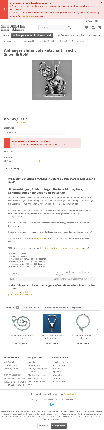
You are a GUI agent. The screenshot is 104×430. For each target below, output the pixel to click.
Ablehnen (43, 425)
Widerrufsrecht (35, 378)
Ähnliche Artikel (31, 307)
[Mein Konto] (93, 27)
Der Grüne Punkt (59, 381)
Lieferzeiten (33, 371)
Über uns (56, 368)
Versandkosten (70, 394)
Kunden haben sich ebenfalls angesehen (63, 307)
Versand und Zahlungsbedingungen (38, 367)
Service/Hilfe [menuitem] (94, 21)
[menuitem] (55, 27)
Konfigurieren (58, 425)
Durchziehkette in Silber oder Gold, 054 (83, 336)
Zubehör (12, 307)
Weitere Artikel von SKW (21, 294)
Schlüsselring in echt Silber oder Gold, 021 (52, 336)
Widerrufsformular (36, 381)
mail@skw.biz (27, 16)
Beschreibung (12, 168)
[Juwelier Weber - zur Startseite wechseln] (14, 28)
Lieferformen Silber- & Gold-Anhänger (62, 364)
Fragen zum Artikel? (19, 292)
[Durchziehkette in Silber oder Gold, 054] (82, 323)
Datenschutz (57, 375)
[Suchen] (69, 27)
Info (41, 161)
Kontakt (31, 362)
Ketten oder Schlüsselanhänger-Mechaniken (62, 248)
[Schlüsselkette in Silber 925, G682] (21, 323)
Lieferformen (41, 238)
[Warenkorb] (99, 27)
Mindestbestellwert (37, 375)
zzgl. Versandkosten (19, 122)
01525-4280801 (13, 375)
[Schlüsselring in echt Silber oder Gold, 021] (52, 323)
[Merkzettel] (86, 27)
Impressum (57, 378)
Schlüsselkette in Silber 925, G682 (21, 336)
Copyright (56, 371)
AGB (30, 384)
